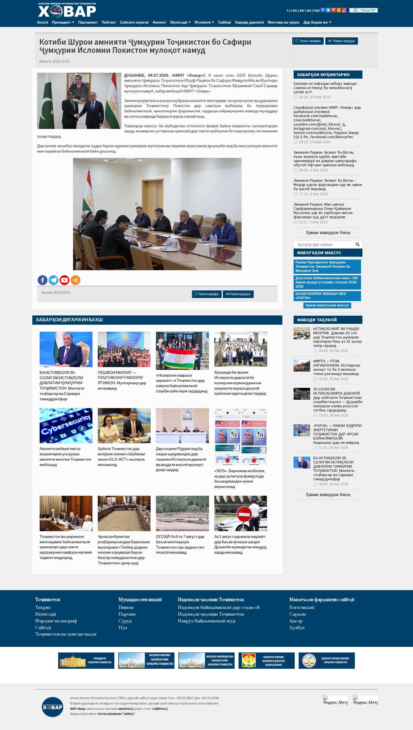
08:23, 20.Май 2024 (312, 142)
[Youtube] (64, 280)
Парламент (88, 22)
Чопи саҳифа (308, 41)
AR (309, 10)
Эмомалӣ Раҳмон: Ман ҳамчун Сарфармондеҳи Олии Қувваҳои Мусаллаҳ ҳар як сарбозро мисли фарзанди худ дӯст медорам (323, 210)
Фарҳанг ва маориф (56, 621)
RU (295, 10)
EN (302, 10)
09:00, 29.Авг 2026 (330, 484)
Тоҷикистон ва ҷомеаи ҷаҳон (65, 634)
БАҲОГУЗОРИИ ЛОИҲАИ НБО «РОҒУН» (321, 296)
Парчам (127, 614)
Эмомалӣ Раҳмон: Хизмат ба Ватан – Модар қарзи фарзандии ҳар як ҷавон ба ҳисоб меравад (328, 184)
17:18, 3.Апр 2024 (311, 194)
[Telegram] (53, 280)
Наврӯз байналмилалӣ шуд (206, 621)
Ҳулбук (297, 628)
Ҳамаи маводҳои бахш (328, 232)
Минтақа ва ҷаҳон (283, 22)
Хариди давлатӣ (249, 22)
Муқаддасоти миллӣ (140, 599)
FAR (317, 10)
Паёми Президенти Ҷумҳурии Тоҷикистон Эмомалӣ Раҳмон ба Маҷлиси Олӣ (323, 266)
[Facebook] (42, 280)
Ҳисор (296, 621)
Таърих (43, 607)
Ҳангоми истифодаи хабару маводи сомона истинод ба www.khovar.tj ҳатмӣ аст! (325, 87)
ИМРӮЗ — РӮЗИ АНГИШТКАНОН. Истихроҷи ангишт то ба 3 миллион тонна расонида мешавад (336, 367)
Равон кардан (341, 41)
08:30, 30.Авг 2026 (330, 379)
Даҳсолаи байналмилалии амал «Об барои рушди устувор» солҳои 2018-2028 (327, 282)
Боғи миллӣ (301, 607)
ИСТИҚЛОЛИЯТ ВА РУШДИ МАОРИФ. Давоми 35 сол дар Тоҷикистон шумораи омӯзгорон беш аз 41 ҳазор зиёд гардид (337, 337)
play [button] (355, 10)
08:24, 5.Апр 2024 (311, 170)
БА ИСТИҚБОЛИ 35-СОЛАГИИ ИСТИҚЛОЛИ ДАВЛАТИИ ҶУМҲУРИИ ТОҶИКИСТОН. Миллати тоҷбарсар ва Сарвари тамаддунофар (333, 468)
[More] (75, 280)
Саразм (297, 614)
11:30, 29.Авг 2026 (330, 448)
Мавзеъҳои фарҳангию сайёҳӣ (321, 599)
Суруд (125, 621)
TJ (288, 10)
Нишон (126, 607)
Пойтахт (109, 22)
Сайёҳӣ (224, 22)
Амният (159, 22)
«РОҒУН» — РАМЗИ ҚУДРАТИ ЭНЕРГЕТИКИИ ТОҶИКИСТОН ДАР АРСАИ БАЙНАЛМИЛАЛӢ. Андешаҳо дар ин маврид (337, 434)
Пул (123, 628)
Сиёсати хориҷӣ (134, 22)
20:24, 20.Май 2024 (312, 97)
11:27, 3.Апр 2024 (311, 222)
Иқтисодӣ (45, 614)
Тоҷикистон (47, 599)
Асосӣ (42, 22)
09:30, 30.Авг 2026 (330, 351)
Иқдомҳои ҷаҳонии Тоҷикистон (211, 599)
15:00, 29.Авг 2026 (330, 415)
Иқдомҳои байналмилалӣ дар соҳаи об (219, 607)
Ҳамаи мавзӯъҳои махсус (327, 305)
